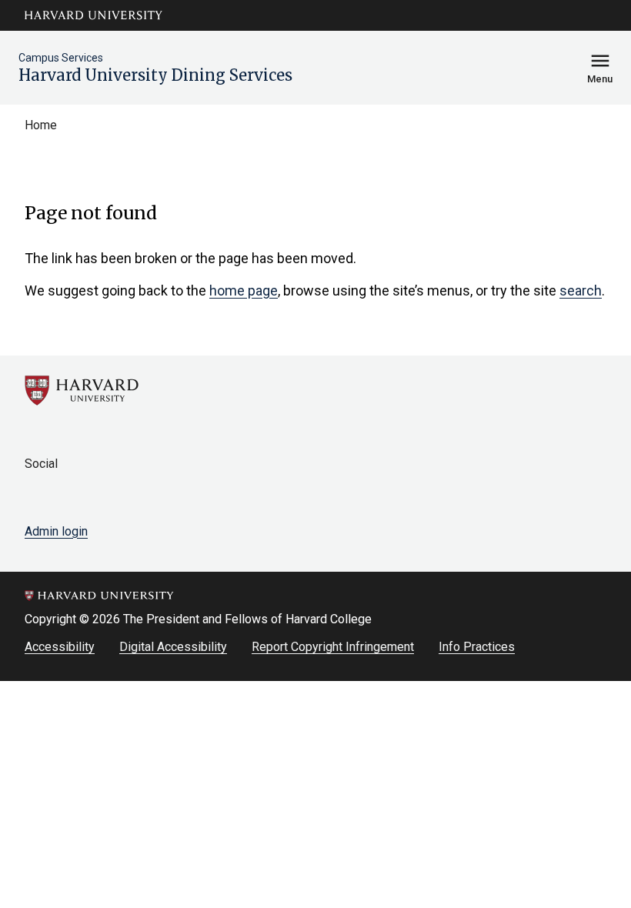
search (580, 290)
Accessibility (60, 646)
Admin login (56, 531)
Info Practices (477, 646)
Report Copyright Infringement (333, 646)
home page (243, 290)
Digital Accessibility (173, 646)
